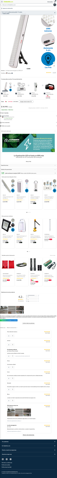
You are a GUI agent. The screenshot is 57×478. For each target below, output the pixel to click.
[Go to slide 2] (28, 251)
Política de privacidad (6, 467)
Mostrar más (28, 161)
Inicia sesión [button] (50, 1)
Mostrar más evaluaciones (28, 434)
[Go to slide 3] (29, 251)
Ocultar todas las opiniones (28, 323)
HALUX (3, 70)
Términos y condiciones (7, 462)
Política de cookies (6, 464)
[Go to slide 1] (26, 212)
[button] (28, 5)
